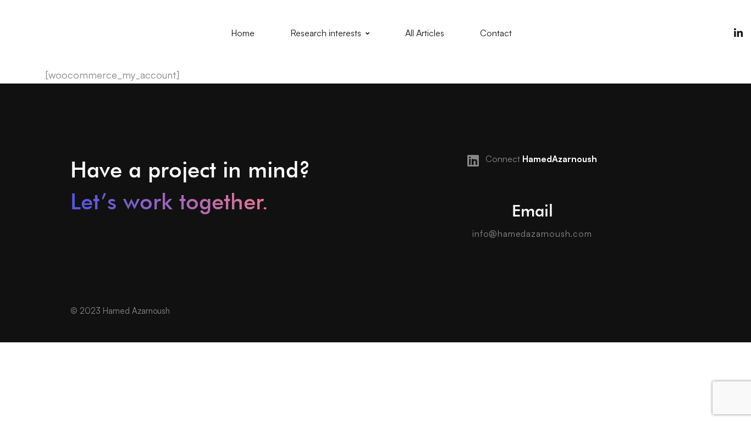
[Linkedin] (738, 33)
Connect (540, 158)
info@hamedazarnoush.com (532, 233)
